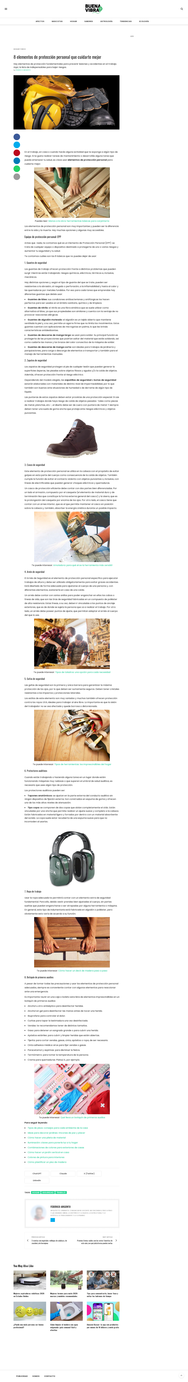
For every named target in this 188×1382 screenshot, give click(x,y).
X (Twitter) (89, 1173)
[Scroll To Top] (181, 1375)
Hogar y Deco (19, 49)
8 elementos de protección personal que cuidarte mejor (57, 57)
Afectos (40, 21)
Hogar (73, 21)
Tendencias (126, 21)
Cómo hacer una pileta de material (47, 1137)
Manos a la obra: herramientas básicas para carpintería (78, 221)
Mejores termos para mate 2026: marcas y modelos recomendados (64, 1295)
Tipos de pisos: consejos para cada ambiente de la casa (58, 1127)
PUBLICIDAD (22, 1376)
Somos (35, 1376)
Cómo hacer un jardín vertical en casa (48, 1152)
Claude (63, 1173)
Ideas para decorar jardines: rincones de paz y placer (56, 1132)
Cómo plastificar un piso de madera (47, 1162)
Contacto (49, 1376)
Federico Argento (23, 70)
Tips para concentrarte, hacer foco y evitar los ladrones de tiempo (102, 1295)
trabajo (61, 1192)
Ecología (144, 21)
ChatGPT (36, 1173)
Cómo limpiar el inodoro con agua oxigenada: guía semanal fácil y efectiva (64, 1327)
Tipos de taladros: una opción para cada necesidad (82, 672)
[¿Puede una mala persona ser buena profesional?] (29, 1311)
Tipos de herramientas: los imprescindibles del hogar (82, 764)
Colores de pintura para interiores (46, 1157)
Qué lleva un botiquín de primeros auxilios (83, 1117)
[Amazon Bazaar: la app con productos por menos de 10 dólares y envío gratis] (103, 1311)
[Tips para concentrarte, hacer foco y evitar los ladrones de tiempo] (103, 1280)
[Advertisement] (151, 82)
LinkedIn (37, 1180)
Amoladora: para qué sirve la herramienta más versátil (82, 565)
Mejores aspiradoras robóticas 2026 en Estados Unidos (28, 1295)
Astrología (106, 21)
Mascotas (57, 21)
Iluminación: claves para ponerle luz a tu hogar (53, 1142)
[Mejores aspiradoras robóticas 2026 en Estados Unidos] (29, 1280)
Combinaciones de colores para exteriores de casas (56, 1147)
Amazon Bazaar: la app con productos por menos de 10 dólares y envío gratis (103, 1326)
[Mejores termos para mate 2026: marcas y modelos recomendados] (66, 1280)
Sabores (88, 21)
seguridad (48, 1192)
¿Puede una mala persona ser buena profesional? (28, 1326)
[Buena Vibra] (94, 9)
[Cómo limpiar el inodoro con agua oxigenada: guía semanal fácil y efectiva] (66, 1311)
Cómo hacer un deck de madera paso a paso (82, 970)
